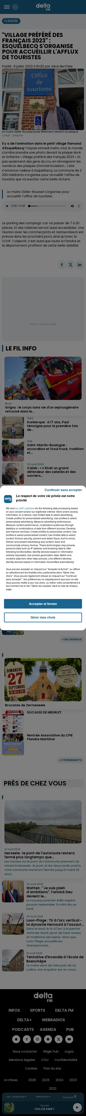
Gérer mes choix (43, 617)
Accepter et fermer (43, 603)
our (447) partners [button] (25, 508)
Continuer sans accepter (63, 489)
